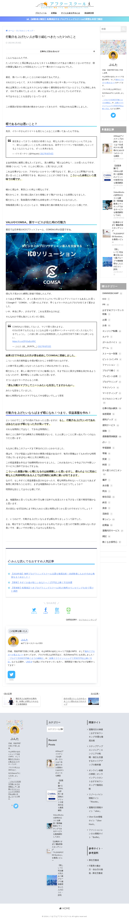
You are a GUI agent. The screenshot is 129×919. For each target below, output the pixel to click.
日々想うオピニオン (112, 472)
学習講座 (108, 448)
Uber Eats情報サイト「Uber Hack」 (95, 820)
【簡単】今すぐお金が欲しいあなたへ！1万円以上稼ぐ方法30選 (41, 582)
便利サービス (110, 425)
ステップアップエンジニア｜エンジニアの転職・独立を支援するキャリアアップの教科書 (96, 755)
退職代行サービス (112, 530)
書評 (105, 480)
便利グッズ (109, 419)
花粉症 (107, 514)
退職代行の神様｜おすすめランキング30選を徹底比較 (96, 735)
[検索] (123, 29)
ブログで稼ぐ (110, 370)
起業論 (54, 13)
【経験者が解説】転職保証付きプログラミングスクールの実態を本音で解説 (66, 19)
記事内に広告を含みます (50, 51)
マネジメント (110, 387)
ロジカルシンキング (88, 619)
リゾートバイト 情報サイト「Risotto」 (96, 798)
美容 (106, 508)
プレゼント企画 (111, 376)
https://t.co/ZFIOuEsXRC (24, 341)
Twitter (11, 679)
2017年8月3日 (44, 346)
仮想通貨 (108, 414)
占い (105, 442)
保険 (105, 431)
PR (105, 304)
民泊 (105, 491)
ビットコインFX (111, 359)
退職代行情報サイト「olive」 (96, 809)
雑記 (106, 536)
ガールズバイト (111, 342)
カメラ (107, 337)
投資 (105, 459)
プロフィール (41, 13)
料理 (106, 465)
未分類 (107, 485)
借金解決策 (89, 13)
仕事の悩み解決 (111, 408)
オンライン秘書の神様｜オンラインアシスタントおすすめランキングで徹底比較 (96, 779)
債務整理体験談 (111, 436)
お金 (106, 325)
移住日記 (108, 497)
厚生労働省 (94, 860)
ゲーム (107, 348)
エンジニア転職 (111, 331)
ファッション (110, 365)
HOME (66, 908)
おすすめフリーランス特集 (113, 312)
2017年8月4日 (46, 153)
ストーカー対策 (111, 353)
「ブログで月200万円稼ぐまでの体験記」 (26, 658)
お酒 (106, 320)
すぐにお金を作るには (70, 13)
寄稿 (106, 453)
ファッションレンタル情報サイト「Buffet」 (96, 833)
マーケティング (111, 393)
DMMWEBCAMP (112, 293)
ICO (105, 299)
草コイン (108, 519)
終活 (106, 502)
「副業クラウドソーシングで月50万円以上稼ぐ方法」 (113, 106)
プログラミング (111, 382)
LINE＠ (29, 662)
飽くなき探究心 (111, 542)
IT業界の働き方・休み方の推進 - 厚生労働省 (96, 869)
